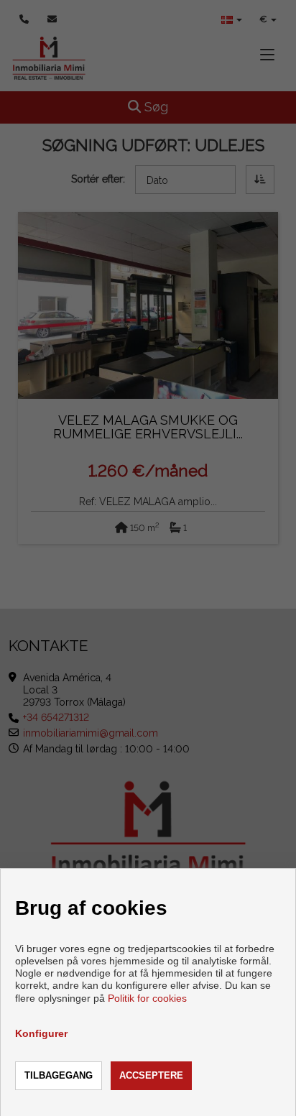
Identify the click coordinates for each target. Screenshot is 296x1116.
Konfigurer (41, 1033)
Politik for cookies (147, 998)
